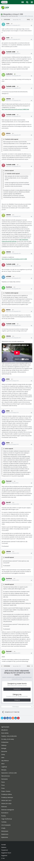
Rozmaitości (4, 813)
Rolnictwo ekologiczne (7, 809)
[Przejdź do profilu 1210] (3, 24)
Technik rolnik (10, 52)
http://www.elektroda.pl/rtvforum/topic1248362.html (15, 109)
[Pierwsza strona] (2, 19)
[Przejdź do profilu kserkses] (3, 287)
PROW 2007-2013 (6, 800)
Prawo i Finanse (5, 791)
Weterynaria (4, 831)
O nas (3, 858)
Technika (3, 822)
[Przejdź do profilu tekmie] (3, 99)
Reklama (3, 847)
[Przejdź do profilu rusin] (3, 38)
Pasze (3, 782)
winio (8, 379)
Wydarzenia (4, 837)
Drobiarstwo (4, 742)
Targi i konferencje (6, 819)
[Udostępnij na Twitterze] (2, 718)
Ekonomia (4, 751)
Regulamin (4, 855)
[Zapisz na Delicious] (10, 718)
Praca (3, 785)
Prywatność (4, 850)
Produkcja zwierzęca (7, 797)
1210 (7, 23)
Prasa (3, 788)
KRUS (2, 763)
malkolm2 (9, 74)
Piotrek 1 (9, 481)
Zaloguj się (17, 700)
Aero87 (8, 502)
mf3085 (8, 276)
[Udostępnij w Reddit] (13, 718)
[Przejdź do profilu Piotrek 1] (3, 482)
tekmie (8, 99)
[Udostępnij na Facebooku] (5, 718)
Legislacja (4, 767)
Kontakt (3, 844)
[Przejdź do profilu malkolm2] (3, 75)
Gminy (3, 754)
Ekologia (3, 748)
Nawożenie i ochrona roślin (9, 773)
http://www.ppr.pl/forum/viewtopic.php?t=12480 (14, 259)
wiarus (8, 133)
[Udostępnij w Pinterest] (18, 718)
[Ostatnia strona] (32, 19)
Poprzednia (7, 19)
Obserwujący (15, 706)
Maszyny (30, 16)
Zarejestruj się (17, 689)
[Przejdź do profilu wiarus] (3, 134)
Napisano (13, 25)
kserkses (9, 287)
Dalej (28, 19)
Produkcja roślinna (6, 794)
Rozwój (3, 816)
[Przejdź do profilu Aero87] (3, 503)
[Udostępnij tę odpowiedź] (31, 25)
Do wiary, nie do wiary (7, 739)
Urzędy (3, 828)
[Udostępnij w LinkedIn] (15, 718)
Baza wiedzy (4, 733)
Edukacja (3, 745)
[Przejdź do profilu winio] (3, 380)
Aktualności (4, 730)
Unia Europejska (5, 825)
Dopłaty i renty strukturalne (9, 736)
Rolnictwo (4, 806)
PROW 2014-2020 (6, 803)
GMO (2, 757)
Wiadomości (4, 834)
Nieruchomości (5, 776)
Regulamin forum (6, 852)
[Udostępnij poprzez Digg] (7, 718)
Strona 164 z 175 (17, 19)
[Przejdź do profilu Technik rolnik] (3, 52)
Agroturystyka (5, 727)
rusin (7, 37)
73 (31, 706)
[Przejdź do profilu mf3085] (3, 277)
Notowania (4, 779)
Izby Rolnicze (5, 760)
